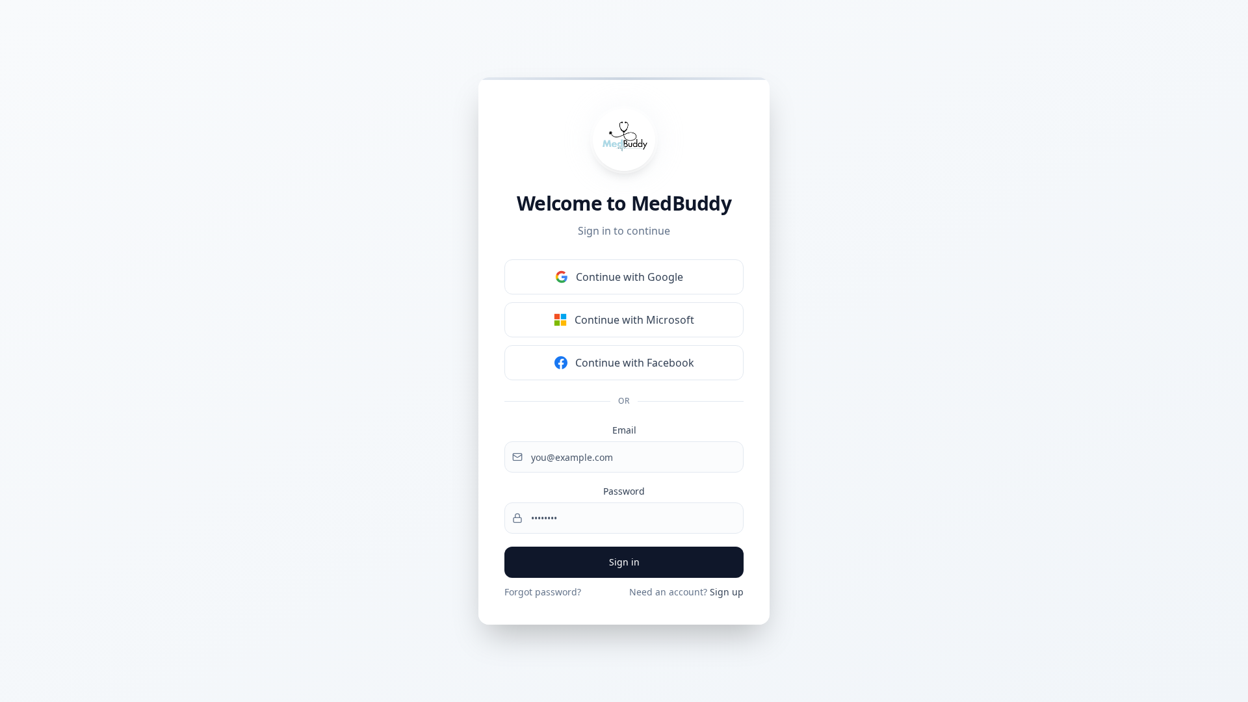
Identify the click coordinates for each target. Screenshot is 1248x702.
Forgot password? (542, 592)
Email (624, 430)
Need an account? (686, 592)
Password (624, 491)
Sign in (624, 562)
